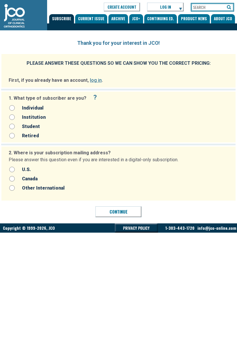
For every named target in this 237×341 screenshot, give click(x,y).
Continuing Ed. (160, 18)
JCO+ (136, 18)
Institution (34, 117)
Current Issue (91, 18)
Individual (33, 108)
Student (31, 126)
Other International (43, 188)
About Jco (223, 18)
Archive (118, 18)
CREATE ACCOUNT (122, 7)
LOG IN (165, 7)
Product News (194, 18)
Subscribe (61, 18)
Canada (30, 178)
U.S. (26, 169)
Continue (118, 211)
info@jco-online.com (216, 228)
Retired (30, 135)
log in (96, 80)
